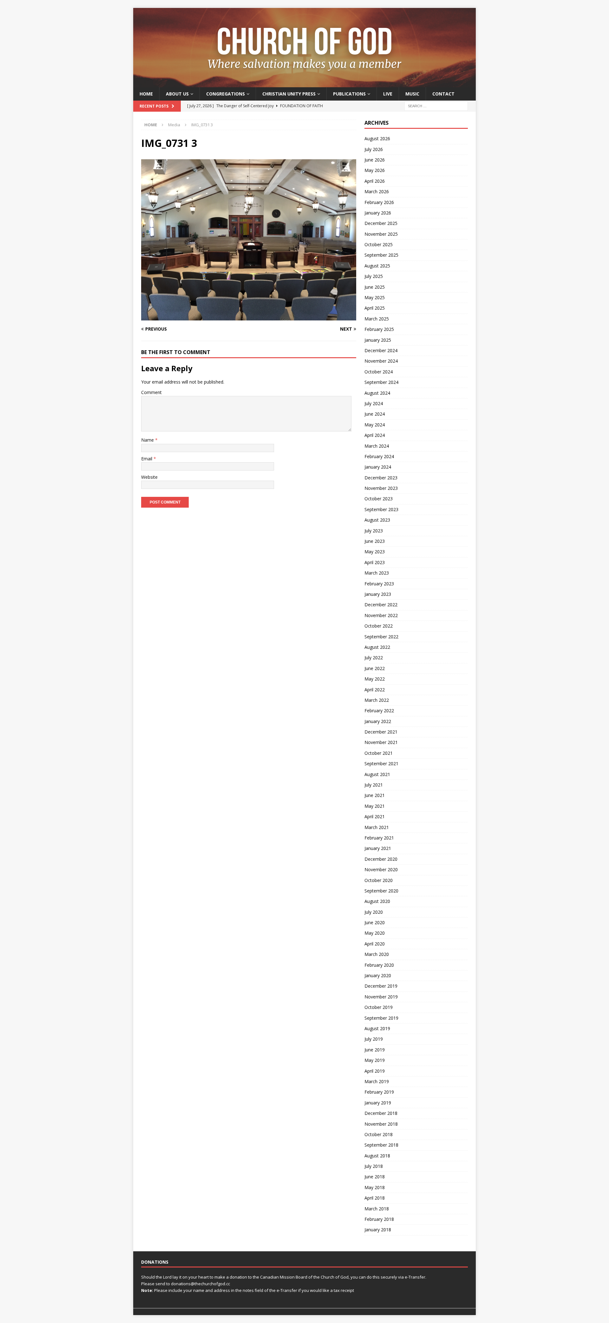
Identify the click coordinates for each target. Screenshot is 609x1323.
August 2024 (377, 393)
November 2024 (381, 361)
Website (149, 477)
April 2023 (374, 562)
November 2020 (381, 869)
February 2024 (379, 456)
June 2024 (374, 414)
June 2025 (374, 287)
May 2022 (374, 679)
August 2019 (377, 1028)
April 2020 (374, 944)
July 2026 (373, 149)
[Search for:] (436, 106)
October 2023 (378, 499)
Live (387, 94)
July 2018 (373, 1166)
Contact (443, 94)
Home (146, 94)
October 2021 (378, 753)
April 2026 (374, 181)
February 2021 (379, 838)
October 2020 (378, 880)
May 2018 (374, 1187)
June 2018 (374, 1177)
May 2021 (374, 806)
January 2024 (377, 467)
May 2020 (374, 933)
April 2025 (374, 308)
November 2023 (381, 488)
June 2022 (374, 668)
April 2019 (374, 1071)
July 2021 (373, 785)
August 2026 (377, 138)
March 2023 (376, 573)
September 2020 (381, 891)
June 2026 (374, 160)
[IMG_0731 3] (248, 317)
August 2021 (377, 774)
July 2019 (373, 1039)
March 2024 (376, 446)
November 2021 (381, 742)
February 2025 (379, 329)
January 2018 (377, 1230)
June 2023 (374, 541)
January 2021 (377, 848)
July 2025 (373, 276)
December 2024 (380, 350)
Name (148, 440)
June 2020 (374, 922)
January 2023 (377, 594)
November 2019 (381, 997)
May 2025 (374, 297)
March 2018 (376, 1209)
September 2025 (381, 255)
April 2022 (374, 690)
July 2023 (373, 531)
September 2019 (381, 1018)
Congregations (225, 94)
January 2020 (377, 975)
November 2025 (381, 234)
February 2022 (379, 711)
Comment (151, 392)
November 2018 (381, 1124)
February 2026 (379, 202)
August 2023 (377, 520)
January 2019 (377, 1103)
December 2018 (380, 1113)
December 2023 (380, 478)
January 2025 (377, 340)
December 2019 (380, 986)
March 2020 (376, 954)
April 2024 (374, 435)
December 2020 (380, 859)
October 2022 (378, 626)
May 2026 (374, 170)
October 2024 (378, 372)
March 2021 (376, 827)
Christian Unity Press (289, 94)
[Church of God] (304, 84)
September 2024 (381, 382)
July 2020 (373, 912)
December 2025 (380, 223)
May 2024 (374, 425)
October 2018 (378, 1134)
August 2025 (377, 266)
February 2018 (379, 1219)
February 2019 (379, 1092)
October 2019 (378, 1007)
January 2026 (377, 213)
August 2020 (377, 901)
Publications (349, 94)
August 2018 (377, 1156)
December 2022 (380, 605)
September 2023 (381, 509)
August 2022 (377, 647)
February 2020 (379, 965)
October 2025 (378, 244)
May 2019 (374, 1060)
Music (412, 94)
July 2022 (373, 658)
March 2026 (376, 191)
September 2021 (381, 763)
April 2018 (374, 1198)
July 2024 (373, 403)
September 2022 (381, 637)
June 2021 (374, 795)
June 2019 (374, 1050)
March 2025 (376, 319)
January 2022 (377, 721)
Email (147, 459)
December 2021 (380, 732)
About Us (177, 94)
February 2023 (379, 584)
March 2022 (376, 700)
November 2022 (381, 615)
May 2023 (374, 552)
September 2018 (381, 1145)
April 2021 (374, 816)
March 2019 (376, 1081)
